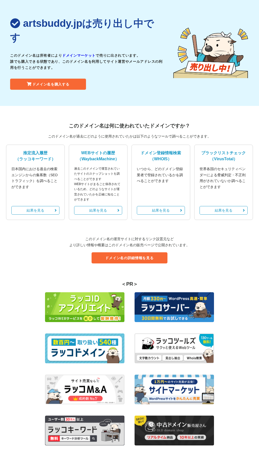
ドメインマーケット (79, 55)
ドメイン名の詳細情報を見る (129, 258)
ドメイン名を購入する (51, 84)
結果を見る (35, 210)
